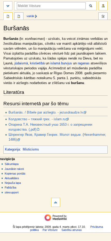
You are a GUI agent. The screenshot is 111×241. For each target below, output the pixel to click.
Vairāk (30, 16)
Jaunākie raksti (14, 168)
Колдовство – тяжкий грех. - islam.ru (37, 119)
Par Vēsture (50, 229)
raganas (84, 63)
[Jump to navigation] (7, 5)
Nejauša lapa (13, 182)
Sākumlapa (12, 163)
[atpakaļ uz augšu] (55, 202)
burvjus (66, 63)
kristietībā (37, 63)
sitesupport (12, 192)
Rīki (103, 17)
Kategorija (12, 149)
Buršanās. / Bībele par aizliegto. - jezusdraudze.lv (46, 112)
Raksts (8, 17)
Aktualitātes (12, 178)
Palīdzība (10, 187)
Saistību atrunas (71, 229)
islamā (55, 63)
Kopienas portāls (15, 173)
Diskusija (18, 17)
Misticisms (31, 149)
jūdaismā (21, 63)
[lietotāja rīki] (103, 5)
